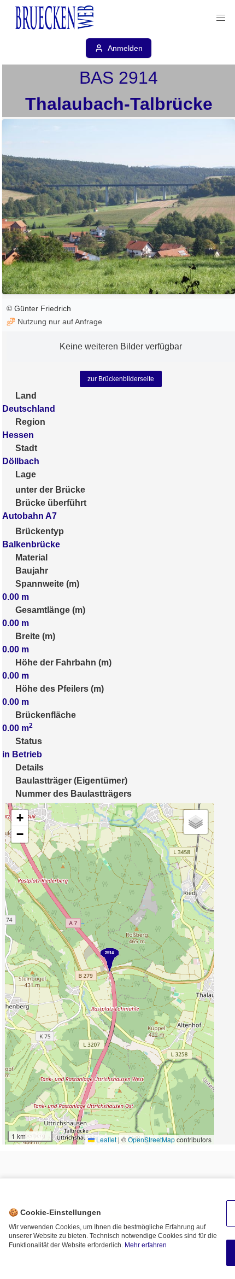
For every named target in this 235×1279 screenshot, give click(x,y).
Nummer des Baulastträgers (73, 793)
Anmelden (125, 48)
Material (31, 557)
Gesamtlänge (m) (50, 610)
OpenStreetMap (151, 1139)
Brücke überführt (50, 502)
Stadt (26, 448)
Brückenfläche (45, 715)
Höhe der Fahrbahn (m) (63, 662)
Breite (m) (35, 636)
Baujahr (31, 570)
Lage (25, 474)
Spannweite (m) (47, 583)
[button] (221, 18)
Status (28, 741)
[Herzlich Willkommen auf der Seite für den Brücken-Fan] (55, 18)
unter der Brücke (50, 489)
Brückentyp (39, 531)
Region (30, 422)
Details (29, 767)
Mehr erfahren (146, 1245)
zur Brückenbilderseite (120, 379)
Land (26, 395)
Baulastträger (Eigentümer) (71, 780)
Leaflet (105, 1139)
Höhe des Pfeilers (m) (59, 688)
